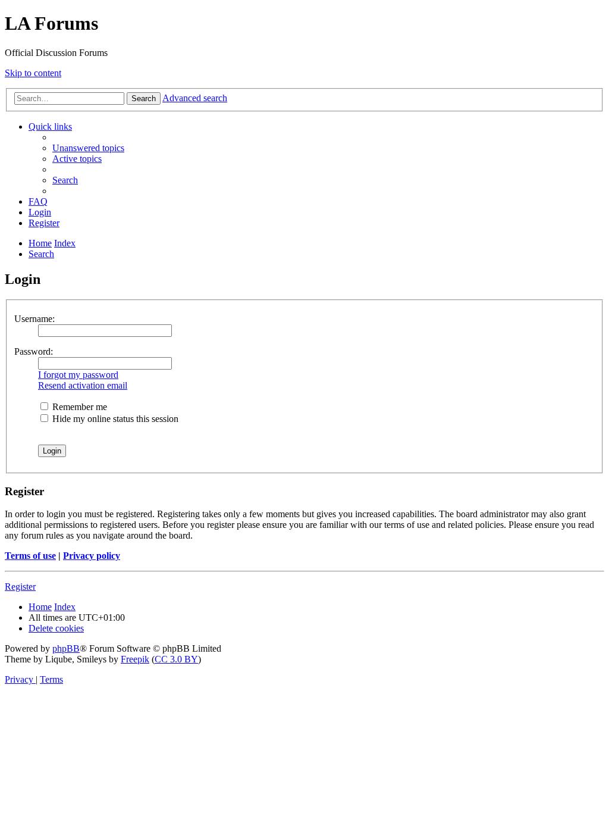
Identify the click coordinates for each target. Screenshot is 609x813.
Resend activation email (82, 385)
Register (20, 586)
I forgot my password (78, 375)
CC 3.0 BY (176, 659)
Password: (33, 351)
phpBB (66, 648)
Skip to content (33, 73)
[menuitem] (88, 148)
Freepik (135, 659)
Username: (34, 319)
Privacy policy (91, 556)
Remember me (78, 407)
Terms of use (30, 556)
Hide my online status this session (114, 419)
